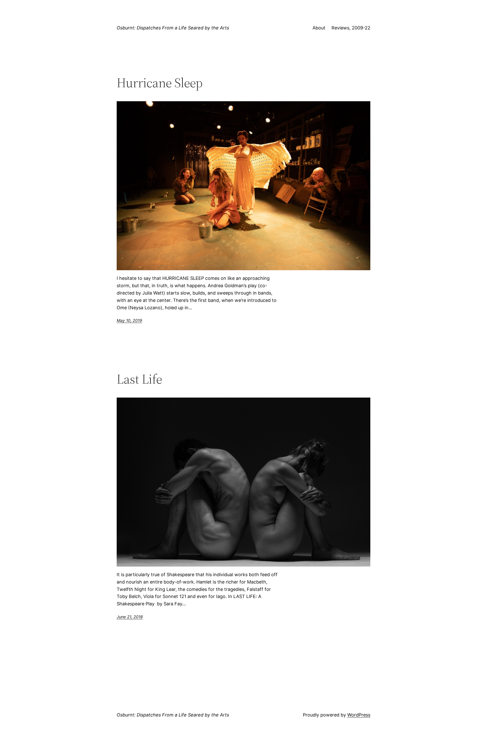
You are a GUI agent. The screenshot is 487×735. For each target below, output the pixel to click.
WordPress (358, 714)
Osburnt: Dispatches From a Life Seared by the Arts (173, 27)
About (318, 27)
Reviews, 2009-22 (351, 27)
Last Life (139, 379)
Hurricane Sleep (160, 82)
